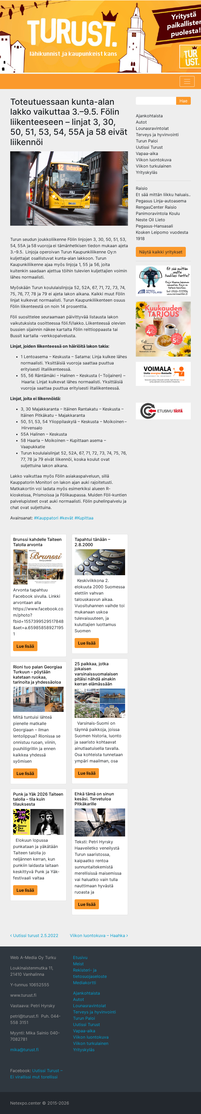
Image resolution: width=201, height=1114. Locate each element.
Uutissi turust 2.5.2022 (35, 935)
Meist (78, 963)
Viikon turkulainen (153, 166)
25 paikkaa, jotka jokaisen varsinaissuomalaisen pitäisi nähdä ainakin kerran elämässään (96, 673)
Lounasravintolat (152, 128)
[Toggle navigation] (187, 81)
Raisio (142, 188)
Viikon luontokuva (153, 159)
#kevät (66, 517)
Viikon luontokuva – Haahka (98, 935)
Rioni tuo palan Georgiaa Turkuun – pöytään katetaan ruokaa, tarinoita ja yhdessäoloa (37, 674)
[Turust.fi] (100, 36)
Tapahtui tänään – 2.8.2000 (92, 542)
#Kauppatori (46, 517)
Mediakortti (84, 982)
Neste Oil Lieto (150, 219)
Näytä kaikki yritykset (160, 251)
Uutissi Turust (149, 147)
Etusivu (80, 957)
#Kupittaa (84, 517)
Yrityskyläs (146, 172)
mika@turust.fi (24, 1049)
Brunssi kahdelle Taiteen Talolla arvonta (37, 542)
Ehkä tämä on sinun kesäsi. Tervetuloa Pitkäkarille (94, 798)
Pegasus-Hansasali (154, 226)
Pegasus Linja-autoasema (161, 200)
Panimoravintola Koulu (158, 213)
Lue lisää (25, 646)
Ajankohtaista (149, 115)
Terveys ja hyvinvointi (157, 134)
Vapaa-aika (147, 153)
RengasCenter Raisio (156, 207)
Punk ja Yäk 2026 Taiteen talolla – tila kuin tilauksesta (38, 799)
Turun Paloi (147, 140)
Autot (141, 122)
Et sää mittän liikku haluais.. (163, 194)
